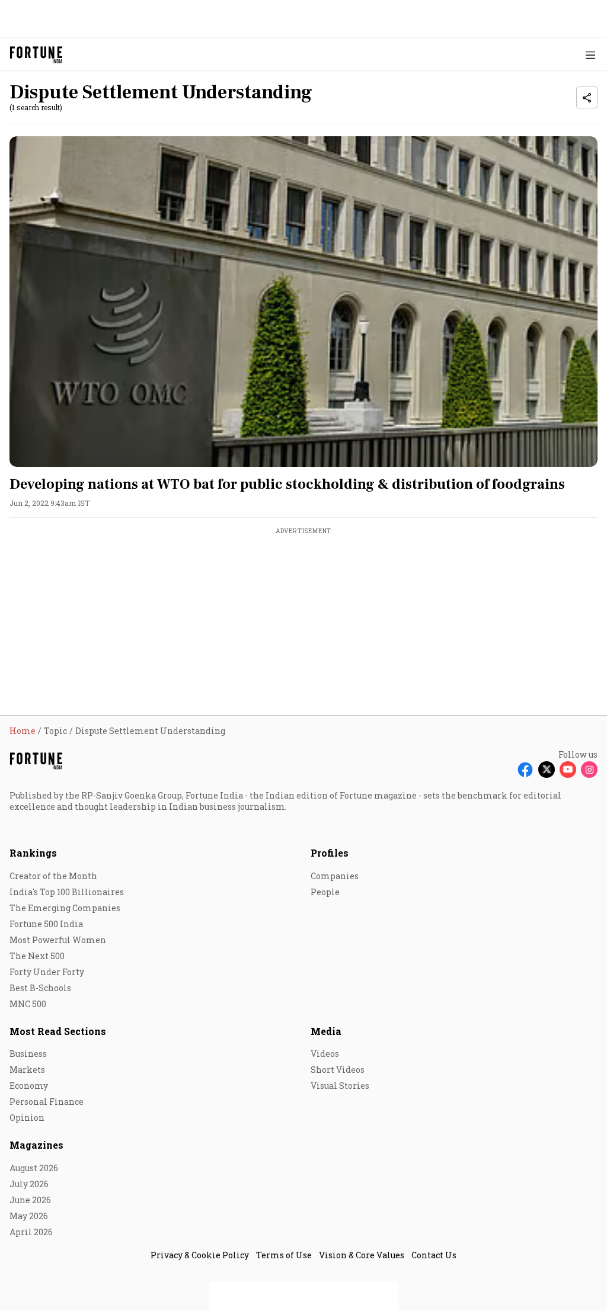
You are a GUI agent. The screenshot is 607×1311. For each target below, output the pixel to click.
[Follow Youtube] (568, 769)
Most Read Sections (57, 1031)
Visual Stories (340, 1085)
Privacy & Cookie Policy (200, 1255)
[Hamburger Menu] (590, 54)
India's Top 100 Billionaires (66, 891)
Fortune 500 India (46, 923)
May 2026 (28, 1216)
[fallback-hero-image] (303, 301)
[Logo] (36, 54)
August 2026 (33, 1168)
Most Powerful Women (57, 939)
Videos (325, 1053)
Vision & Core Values (361, 1255)
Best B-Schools (40, 987)
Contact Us (433, 1255)
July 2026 (29, 1184)
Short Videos (338, 1069)
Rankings (33, 853)
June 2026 (30, 1200)
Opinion (26, 1117)
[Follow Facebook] (525, 769)
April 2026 (31, 1232)
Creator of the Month (53, 876)
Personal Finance (46, 1101)
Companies (335, 876)
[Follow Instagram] (589, 769)
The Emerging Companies (64, 907)
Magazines (36, 1145)
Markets (27, 1069)
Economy (28, 1085)
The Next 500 (37, 955)
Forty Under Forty (46, 971)
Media (326, 1031)
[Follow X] (546, 769)
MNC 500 (27, 1003)
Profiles (330, 853)
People (325, 891)
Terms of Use (284, 1255)
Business (28, 1053)
